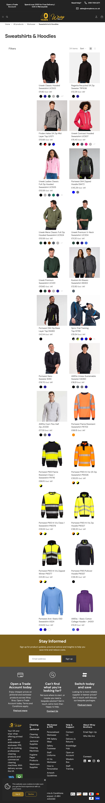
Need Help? (76, 3)
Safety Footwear (51, 747)
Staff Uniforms (51, 754)
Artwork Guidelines (52, 774)
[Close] (45, 780)
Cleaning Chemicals (34, 736)
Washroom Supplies (35, 765)
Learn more (16, 789)
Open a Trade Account (12, 5)
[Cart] (102, 17)
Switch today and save (84, 685)
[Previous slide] (72, 68)
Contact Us (52, 711)
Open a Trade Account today (20, 685)
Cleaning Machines (34, 749)
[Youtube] (89, 760)
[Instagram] (93, 760)
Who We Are (89, 736)
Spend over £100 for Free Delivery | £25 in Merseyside (40, 5)
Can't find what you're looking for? (52, 687)
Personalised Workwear (53, 733)
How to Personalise (52, 767)
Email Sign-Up (90, 732)
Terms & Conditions (54, 793)
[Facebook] (98, 760)
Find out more (20, 710)
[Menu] (3, 17)
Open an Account (70, 754)
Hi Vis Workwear (51, 760)
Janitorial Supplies (34, 742)
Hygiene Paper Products (34, 757)
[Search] (7, 16)
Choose (65, 79)
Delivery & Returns (71, 740)
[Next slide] (97, 68)
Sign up (69, 658)
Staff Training (69, 767)
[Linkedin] (84, 760)
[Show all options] (62, 96)
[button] (83, 48)
